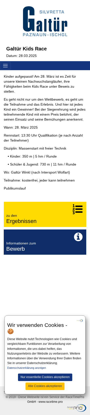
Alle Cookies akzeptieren (45, 386)
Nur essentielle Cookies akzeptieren (45, 377)
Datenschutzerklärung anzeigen (26, 367)
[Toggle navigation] (5, 66)
